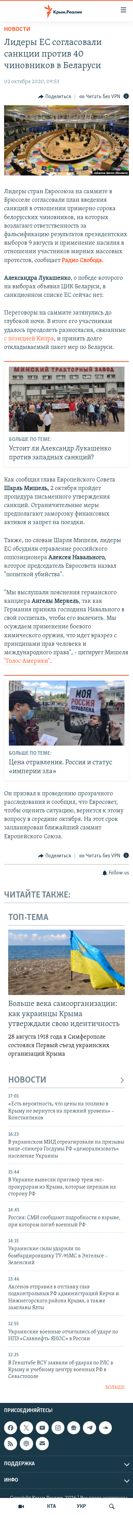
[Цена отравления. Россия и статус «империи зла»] (66, 713)
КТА (51, 1506)
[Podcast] (26, 1443)
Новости (17, 30)
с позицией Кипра (29, 339)
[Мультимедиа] (21, 1506)
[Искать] (112, 1506)
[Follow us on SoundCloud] (105, 1427)
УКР (81, 1506)
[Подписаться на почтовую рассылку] (42, 1443)
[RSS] (10, 1443)
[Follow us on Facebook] (10, 1427)
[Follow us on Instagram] (57, 1427)
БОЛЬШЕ (115, 1387)
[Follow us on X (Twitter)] (26, 1427)
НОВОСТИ (27, 1080)
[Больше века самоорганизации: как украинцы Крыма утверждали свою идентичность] (66, 962)
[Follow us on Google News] (73, 1427)
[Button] (54, 96)
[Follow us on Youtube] (42, 1427)
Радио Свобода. (83, 261)
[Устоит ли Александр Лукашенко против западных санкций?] (66, 399)
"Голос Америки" (27, 661)
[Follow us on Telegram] (89, 1427)
